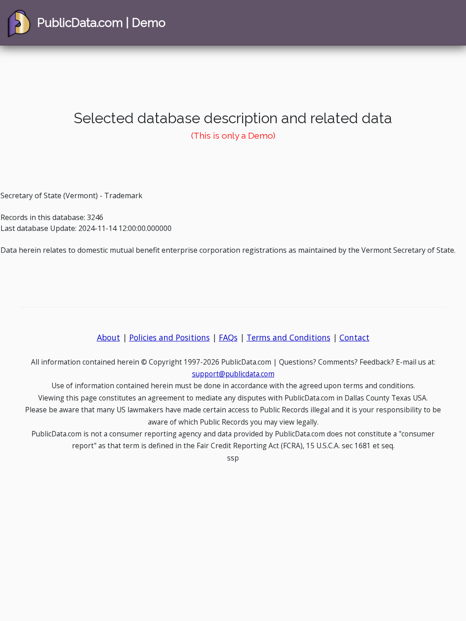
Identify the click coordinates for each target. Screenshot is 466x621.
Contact (354, 337)
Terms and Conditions (288, 337)
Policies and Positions (169, 337)
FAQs (228, 337)
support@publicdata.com (233, 374)
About (108, 337)
